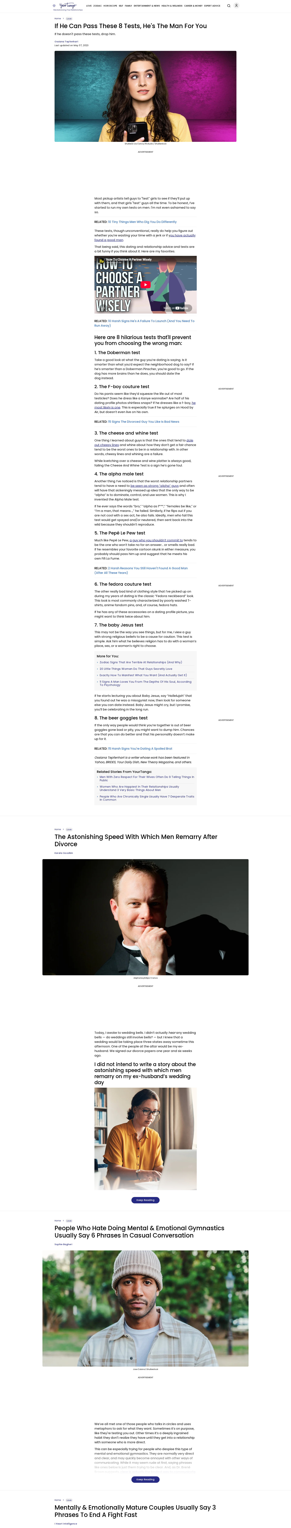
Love (89, 5)
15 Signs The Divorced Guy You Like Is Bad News (143, 422)
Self (121, 5)
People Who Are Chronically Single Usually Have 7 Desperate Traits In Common (147, 798)
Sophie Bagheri (63, 1244)
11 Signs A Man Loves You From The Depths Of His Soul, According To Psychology (146, 683)
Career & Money (193, 5)
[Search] (228, 5)
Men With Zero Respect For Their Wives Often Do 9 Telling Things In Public (147, 778)
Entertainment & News (147, 5)
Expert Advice (212, 5)
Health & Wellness (172, 5)
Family (128, 5)
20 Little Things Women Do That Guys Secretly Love (136, 669)
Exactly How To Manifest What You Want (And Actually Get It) (143, 675)
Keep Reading (145, 1200)
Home (58, 18)
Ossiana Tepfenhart (66, 41)
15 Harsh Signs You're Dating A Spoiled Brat (140, 748)
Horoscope (110, 5)
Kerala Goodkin (64, 853)
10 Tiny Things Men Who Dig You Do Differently (142, 222)
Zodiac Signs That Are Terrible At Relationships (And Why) (141, 662)
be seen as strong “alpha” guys (154, 486)
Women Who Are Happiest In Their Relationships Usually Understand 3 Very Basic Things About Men (139, 788)
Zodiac (97, 5)
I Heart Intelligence (66, 1523)
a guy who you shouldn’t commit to (156, 540)
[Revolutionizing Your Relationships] (68, 6)
